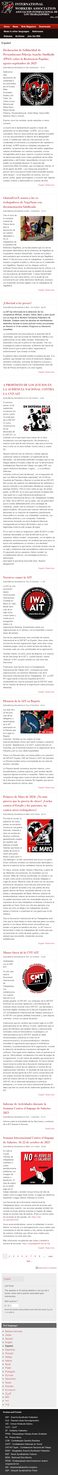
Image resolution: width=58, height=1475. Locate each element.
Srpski (8, 1382)
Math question (11, 1301)
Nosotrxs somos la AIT (17, 577)
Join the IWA (33, 36)
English (41, 185)
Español (9, 1345)
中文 (7, 1404)
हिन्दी (7, 1397)
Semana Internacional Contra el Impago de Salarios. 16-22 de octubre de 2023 (28, 1139)
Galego (8, 1356)
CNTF (8, 1444)
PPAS (7, 1433)
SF (6, 1430)
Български (10, 1389)
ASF (7, 1417)
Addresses (37, 31)
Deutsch (9, 1338)
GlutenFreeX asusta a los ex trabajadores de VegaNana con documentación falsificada (22, 202)
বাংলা (7, 1400)
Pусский (9, 1375)
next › (51, 1256)
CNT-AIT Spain (11, 1447)
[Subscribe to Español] (29, 1267)
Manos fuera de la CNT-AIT (21, 952)
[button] (13, 1279)
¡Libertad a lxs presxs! (17, 303)
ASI (6, 1467)
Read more (49, 185)
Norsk (8, 1364)
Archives (19, 36)
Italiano (8, 1360)
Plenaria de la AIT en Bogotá (21, 701)
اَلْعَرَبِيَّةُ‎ (8, 1393)
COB (7, 1440)
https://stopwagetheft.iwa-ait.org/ (36, 1243)
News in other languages (16, 31)
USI (7, 1423)
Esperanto (10, 1349)
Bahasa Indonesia (13, 1331)
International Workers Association (35, 6)
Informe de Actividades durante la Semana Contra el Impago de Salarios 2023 (27, 1108)
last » (29, 1261)
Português (10, 1371)
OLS (7, 1420)
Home (7, 26)
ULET (7, 1427)
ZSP (7, 1470)
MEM (7, 1457)
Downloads (44, 26)
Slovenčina (10, 1378)
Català (8, 1334)
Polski (8, 1367)
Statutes (8, 36)
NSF (7, 1454)
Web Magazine (28, 26)
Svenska (9, 1386)
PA (6, 1437)
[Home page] (7, 12)
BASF (7, 1450)
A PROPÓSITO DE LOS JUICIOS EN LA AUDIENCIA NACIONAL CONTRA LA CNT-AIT (28, 389)
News (15, 26)
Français (9, 1353)
